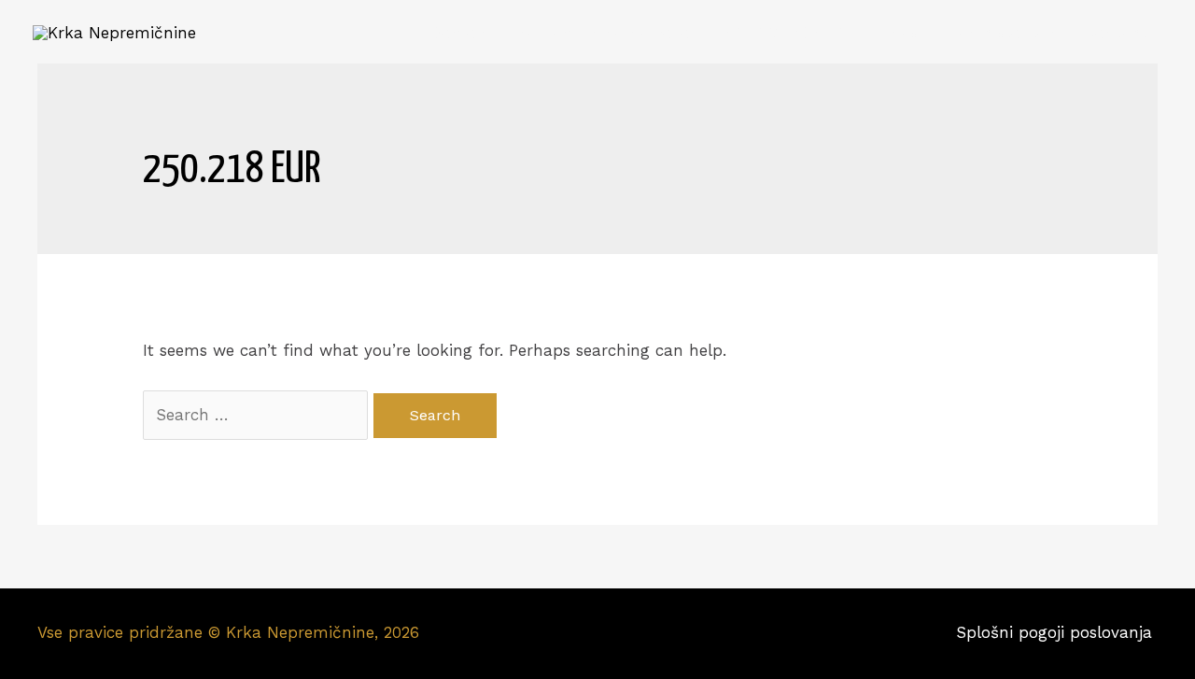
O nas (896, 32)
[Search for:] (258, 414)
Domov (457, 32)
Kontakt (1116, 32)
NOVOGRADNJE (782, 32)
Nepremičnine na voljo (603, 32)
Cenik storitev (1001, 32)
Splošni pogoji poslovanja (1057, 632)
